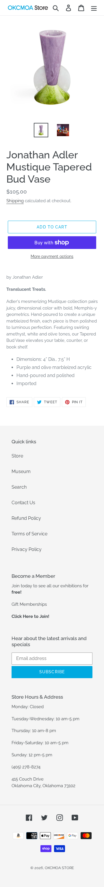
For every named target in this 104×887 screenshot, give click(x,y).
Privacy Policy (27, 549)
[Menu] (94, 7)
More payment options (52, 256)
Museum (21, 471)
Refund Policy (26, 518)
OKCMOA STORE (59, 868)
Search (19, 487)
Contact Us (23, 502)
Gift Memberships (29, 604)
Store (17, 456)
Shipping (15, 200)
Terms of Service (29, 534)
